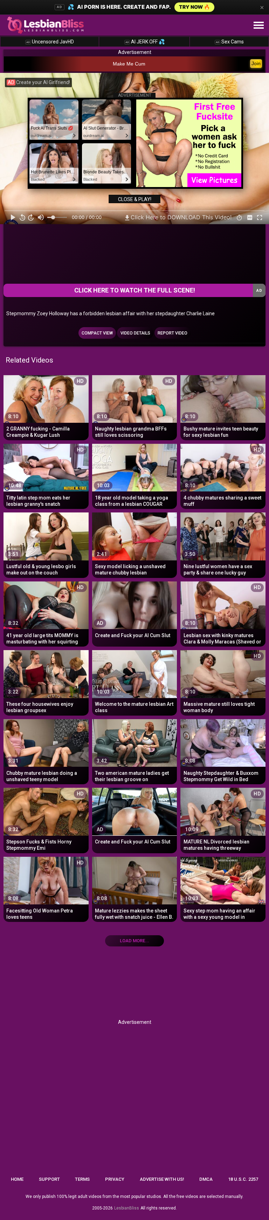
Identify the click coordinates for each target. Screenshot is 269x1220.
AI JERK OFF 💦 (145, 41)
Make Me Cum (129, 64)
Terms (82, 1179)
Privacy (114, 1179)
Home (17, 1179)
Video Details (135, 333)
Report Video (172, 333)
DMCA (206, 1179)
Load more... (134, 940)
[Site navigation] (258, 25)
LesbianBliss (126, 1208)
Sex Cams (230, 41)
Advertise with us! (162, 1179)
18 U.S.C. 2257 (243, 1179)
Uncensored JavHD (50, 41)
